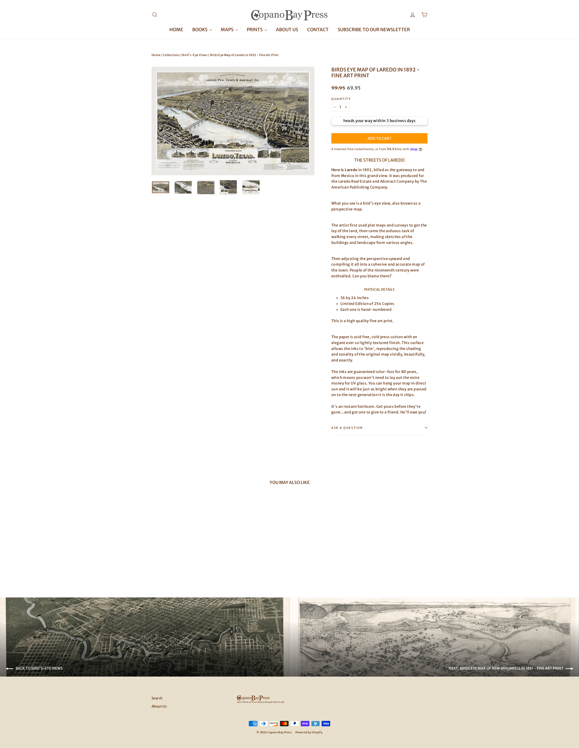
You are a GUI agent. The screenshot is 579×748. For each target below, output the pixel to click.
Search (157, 698)
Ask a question (347, 427)
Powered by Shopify (309, 732)
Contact (318, 29)
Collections (171, 55)
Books (200, 29)
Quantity (341, 99)
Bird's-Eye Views (194, 55)
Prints (255, 29)
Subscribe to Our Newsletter (374, 29)
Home (176, 29)
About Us (287, 29)
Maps (227, 29)
